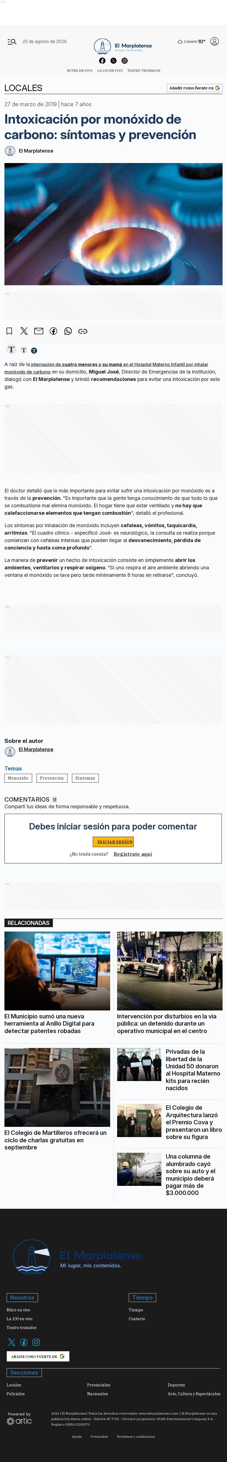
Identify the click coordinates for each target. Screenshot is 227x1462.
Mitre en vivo (80, 70)
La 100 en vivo (110, 70)
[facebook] (53, 331)
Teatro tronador (143, 70)
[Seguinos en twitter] (113, 61)
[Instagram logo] (36, 1345)
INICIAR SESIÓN (115, 841)
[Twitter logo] (12, 1345)
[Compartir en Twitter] (24, 331)
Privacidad (99, 1436)
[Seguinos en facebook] (102, 61)
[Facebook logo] (24, 1345)
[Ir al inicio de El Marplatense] (122, 41)
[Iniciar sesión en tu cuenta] (214, 41)
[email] (39, 331)
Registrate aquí (133, 854)
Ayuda (77, 1436)
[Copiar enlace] (83, 331)
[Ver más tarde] (9, 331)
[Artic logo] (19, 1418)
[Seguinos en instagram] (124, 61)
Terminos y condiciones (136, 1436)
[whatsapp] (68, 331)
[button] (11, 350)
